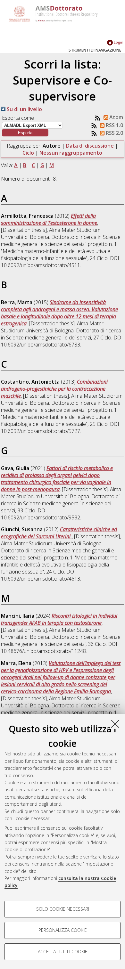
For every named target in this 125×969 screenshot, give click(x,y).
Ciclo (28, 152)
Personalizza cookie (62, 930)
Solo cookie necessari (62, 909)
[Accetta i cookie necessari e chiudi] (115, 724)
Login (118, 42)
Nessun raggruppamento (70, 152)
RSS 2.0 (113, 132)
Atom (115, 117)
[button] (25, 132)
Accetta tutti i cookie (63, 952)
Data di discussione (90, 145)
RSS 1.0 (113, 125)
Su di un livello (23, 109)
